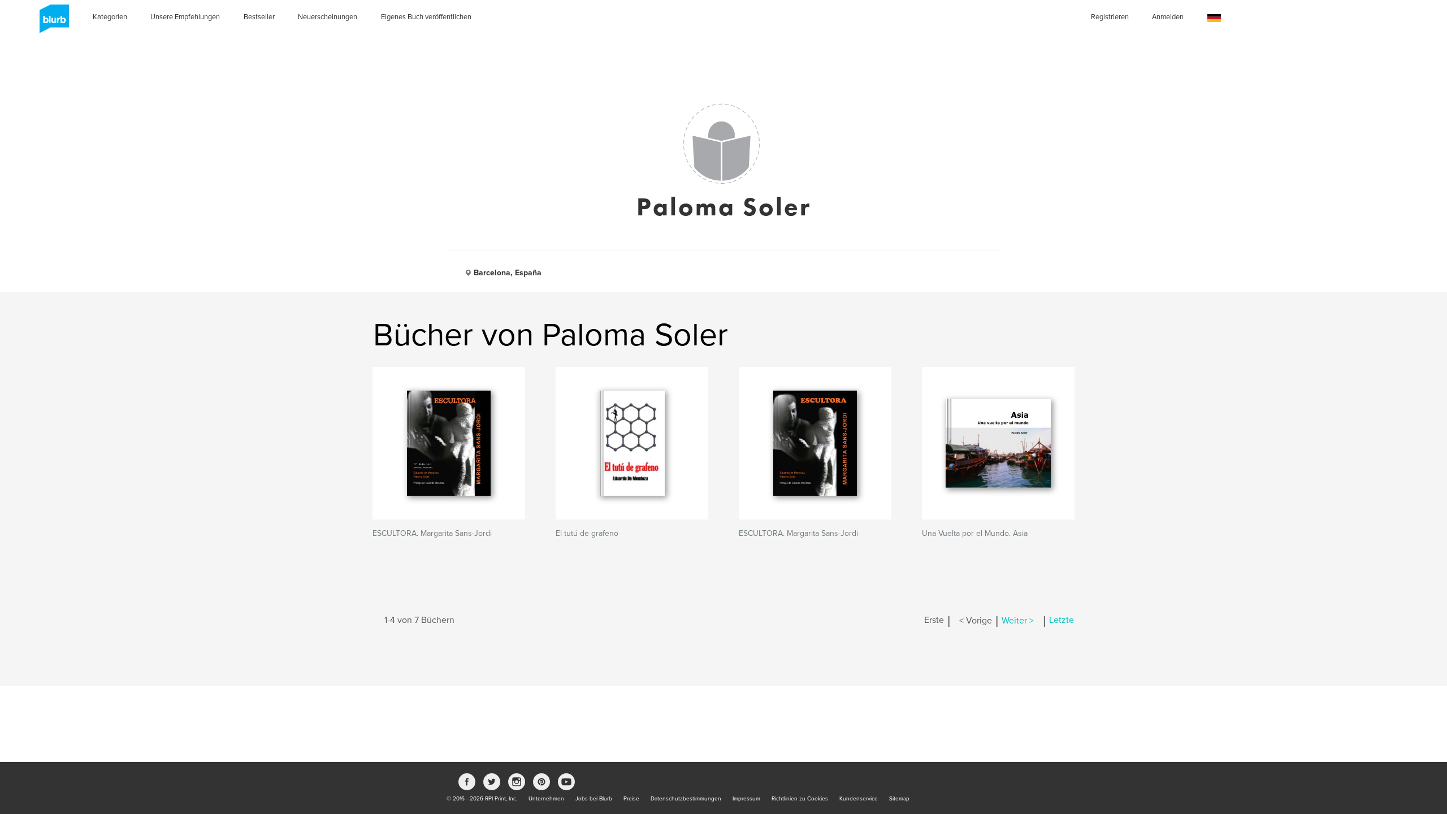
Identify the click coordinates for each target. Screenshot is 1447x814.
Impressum (746, 798)
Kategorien (110, 16)
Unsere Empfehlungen (185, 16)
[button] (1214, 18)
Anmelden (1168, 16)
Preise (631, 798)
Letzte (1061, 620)
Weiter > (1018, 620)
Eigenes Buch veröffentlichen (426, 16)
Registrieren (1110, 16)
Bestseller (259, 16)
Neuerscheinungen (327, 16)
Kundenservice (858, 798)
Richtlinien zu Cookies (800, 798)
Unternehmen (546, 798)
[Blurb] (51, 22)
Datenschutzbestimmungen (686, 798)
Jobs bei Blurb (593, 798)
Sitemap (899, 798)
